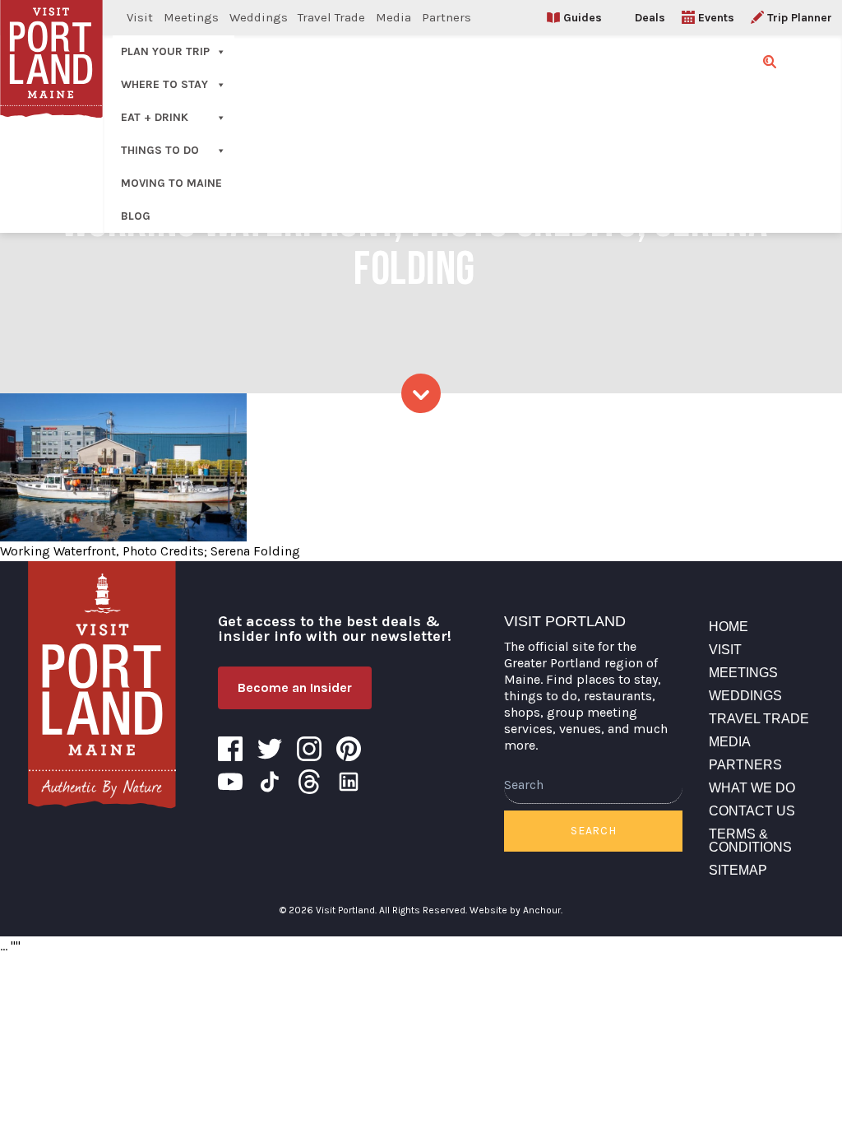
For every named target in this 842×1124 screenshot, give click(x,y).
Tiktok (269, 781)
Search (593, 831)
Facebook (230, 748)
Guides (582, 18)
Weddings (258, 17)
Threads (309, 781)
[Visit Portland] (102, 684)
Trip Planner (799, 18)
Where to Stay (164, 84)
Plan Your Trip (165, 51)
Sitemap (738, 870)
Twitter (269, 748)
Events (716, 18)
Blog (135, 216)
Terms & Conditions (750, 840)
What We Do (752, 788)
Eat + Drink (154, 117)
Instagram (309, 748)
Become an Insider (295, 687)
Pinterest (348, 748)
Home (728, 627)
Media (393, 17)
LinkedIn (348, 781)
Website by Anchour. (516, 910)
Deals (650, 18)
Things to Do (160, 150)
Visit (140, 17)
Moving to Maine (171, 183)
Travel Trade (331, 17)
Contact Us (752, 811)
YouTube (230, 781)
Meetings (191, 17)
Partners (446, 17)
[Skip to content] (421, 393)
